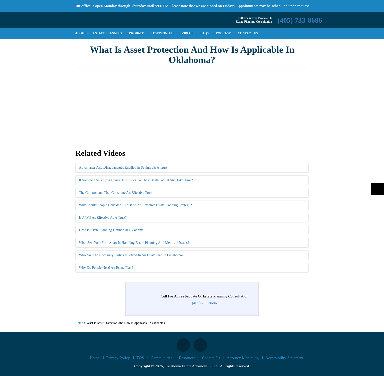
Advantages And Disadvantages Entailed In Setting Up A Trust (123, 167)
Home (95, 358)
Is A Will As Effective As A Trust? (103, 217)
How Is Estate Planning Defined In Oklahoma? (112, 230)
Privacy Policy (118, 358)
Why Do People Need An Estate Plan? (106, 267)
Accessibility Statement (284, 358)
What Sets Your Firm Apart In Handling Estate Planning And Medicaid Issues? (134, 243)
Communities (161, 358)
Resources (187, 358)
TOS (140, 358)
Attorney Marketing (243, 358)
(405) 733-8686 (299, 20)
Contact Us (211, 358)
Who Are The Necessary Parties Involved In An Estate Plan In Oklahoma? (131, 255)
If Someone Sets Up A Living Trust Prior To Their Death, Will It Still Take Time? (136, 180)
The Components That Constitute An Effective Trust (115, 192)
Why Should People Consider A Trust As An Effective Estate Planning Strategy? (135, 205)
